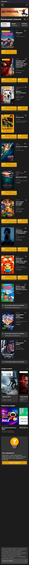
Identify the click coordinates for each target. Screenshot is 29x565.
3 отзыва (18, 182)
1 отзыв (18, 99)
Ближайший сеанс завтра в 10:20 (12, 307)
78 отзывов (19, 211)
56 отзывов (18, 72)
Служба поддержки (14, 462)
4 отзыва (18, 324)
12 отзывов (18, 269)
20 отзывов (19, 239)
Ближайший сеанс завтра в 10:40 (12, 335)
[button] (6, 12)
